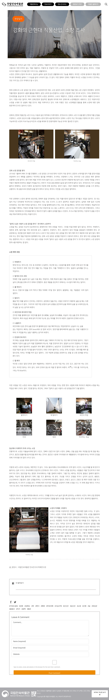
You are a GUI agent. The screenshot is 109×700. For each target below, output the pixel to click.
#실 (89, 606)
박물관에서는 (34, 4)
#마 (33, 606)
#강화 (21, 606)
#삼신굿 (72, 606)
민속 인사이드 (62, 4)
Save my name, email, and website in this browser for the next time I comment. (37, 667)
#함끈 (29, 609)
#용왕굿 (12, 609)
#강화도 (27, 606)
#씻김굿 (94, 606)
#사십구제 (58, 606)
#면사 (37, 606)
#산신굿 (66, 606)
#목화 (43, 606)
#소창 (79, 606)
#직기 (18, 609)
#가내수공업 (13, 606)
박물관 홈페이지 (93, 4)
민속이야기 (47, 4)
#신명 (84, 606)
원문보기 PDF (77, 4)
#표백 (24, 609)
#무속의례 (49, 606)
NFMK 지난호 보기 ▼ (100, 694)
